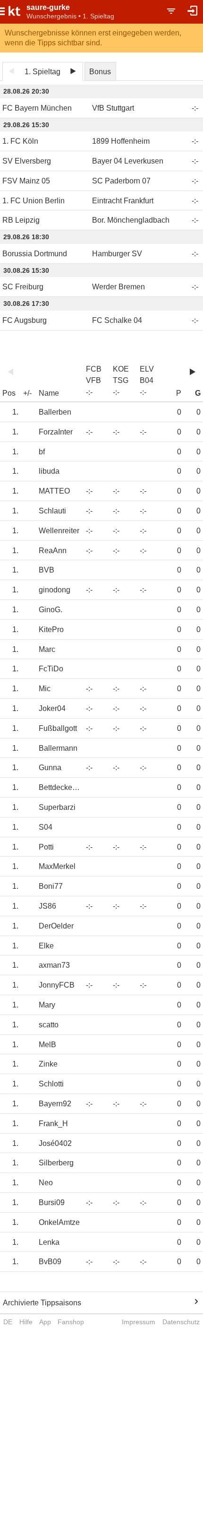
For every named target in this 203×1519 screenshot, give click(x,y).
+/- (27, 393)
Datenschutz (181, 1322)
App (45, 1322)
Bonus (100, 72)
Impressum (138, 1322)
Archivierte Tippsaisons (42, 1303)
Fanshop (71, 1322)
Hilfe (26, 1322)
